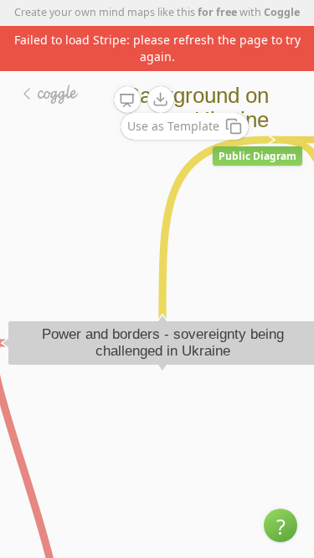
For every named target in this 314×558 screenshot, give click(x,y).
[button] (280, 525)
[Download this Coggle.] (160, 99)
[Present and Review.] (127, 100)
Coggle (282, 12)
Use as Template (173, 126)
